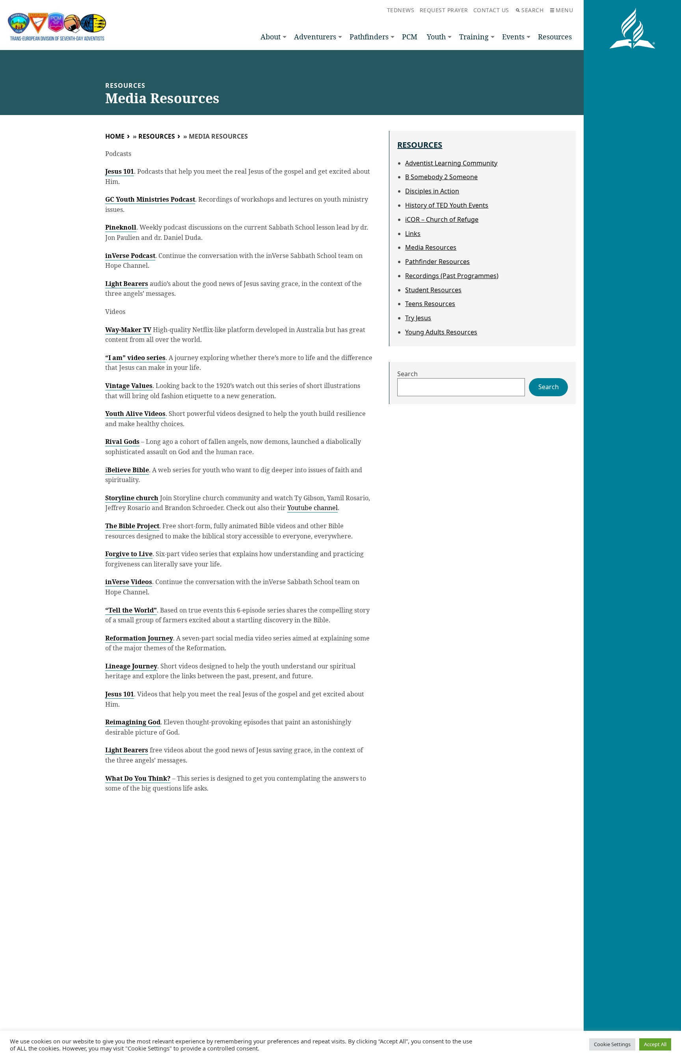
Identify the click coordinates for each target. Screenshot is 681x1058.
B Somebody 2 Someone (441, 177)
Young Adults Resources (441, 332)
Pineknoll (120, 227)
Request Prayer (444, 10)
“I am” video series (135, 357)
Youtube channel (312, 507)
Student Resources (433, 290)
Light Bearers (126, 283)
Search (532, 10)
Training (474, 36)
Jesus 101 (119, 171)
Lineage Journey (131, 666)
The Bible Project (132, 526)
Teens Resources (430, 303)
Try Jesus (418, 318)
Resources (555, 36)
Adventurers (315, 36)
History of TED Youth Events (446, 205)
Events (513, 36)
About (270, 36)
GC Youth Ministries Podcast (150, 199)
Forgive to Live (129, 553)
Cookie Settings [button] (612, 1044)
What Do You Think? (138, 778)
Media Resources (430, 247)
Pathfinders (369, 36)
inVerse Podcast (130, 255)
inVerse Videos (128, 581)
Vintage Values (129, 385)
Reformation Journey (139, 638)
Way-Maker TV (128, 329)
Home (115, 136)
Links (413, 233)
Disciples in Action (432, 191)
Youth (436, 36)
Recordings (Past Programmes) (452, 275)
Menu (564, 10)
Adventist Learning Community (451, 163)
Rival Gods (122, 441)
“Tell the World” (131, 610)
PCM (409, 36)
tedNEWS (401, 10)
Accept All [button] (655, 1044)
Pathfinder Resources (437, 261)
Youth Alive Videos (135, 413)
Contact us (491, 10)
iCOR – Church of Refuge (441, 219)
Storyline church (131, 498)
